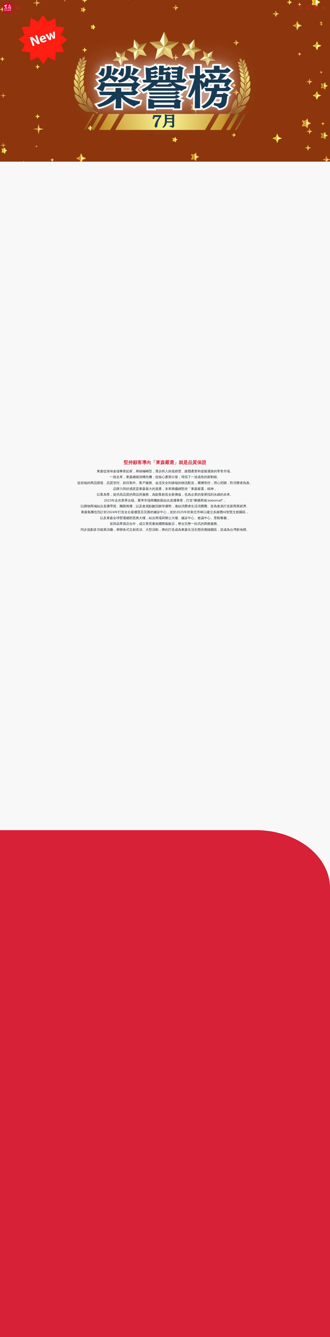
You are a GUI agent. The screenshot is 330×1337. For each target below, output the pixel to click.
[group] (165, 81)
